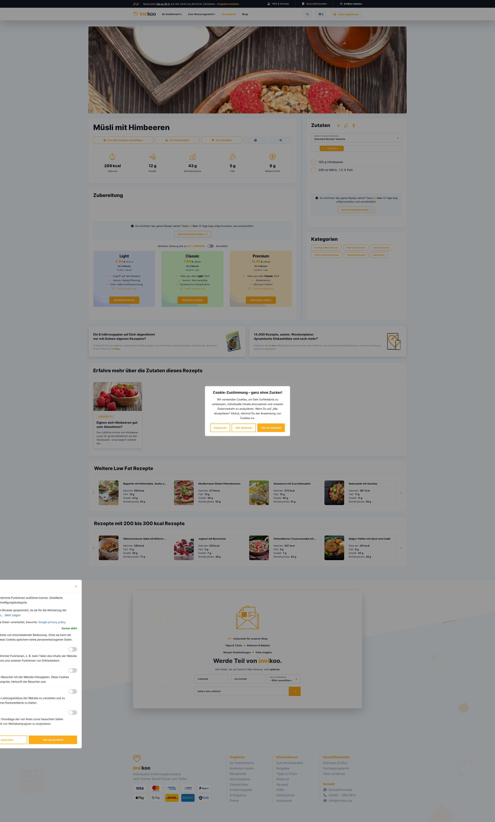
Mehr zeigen (12, 615)
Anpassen (220, 427)
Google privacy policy (52, 622)
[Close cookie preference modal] (76, 586)
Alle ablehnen (243, 427)
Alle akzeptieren (271, 427)
